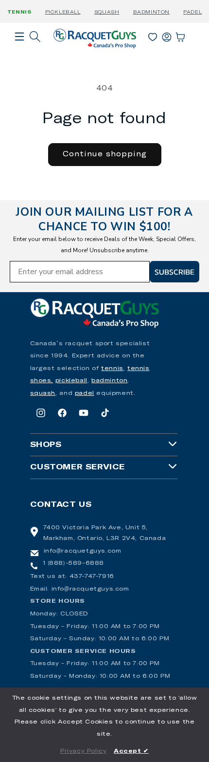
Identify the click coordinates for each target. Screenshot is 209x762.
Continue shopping (105, 154)
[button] (19, 50)
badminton (109, 381)
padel (84, 393)
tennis (112, 369)
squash (43, 393)
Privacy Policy (83, 751)
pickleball (71, 381)
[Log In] (167, 35)
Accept (131, 751)
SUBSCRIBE (174, 272)
